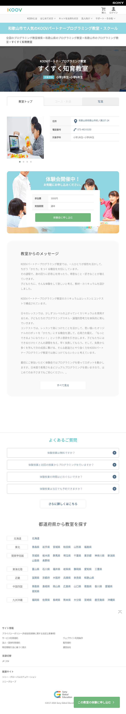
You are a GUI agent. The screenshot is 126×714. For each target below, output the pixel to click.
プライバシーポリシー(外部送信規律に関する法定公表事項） (29, 633)
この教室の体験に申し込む (94, 702)
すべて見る (63, 385)
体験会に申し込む (63, 217)
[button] (20, 161)
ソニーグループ (9, 682)
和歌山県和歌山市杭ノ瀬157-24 (94, 120)
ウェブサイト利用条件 (73, 638)
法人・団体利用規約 (11, 643)
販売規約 (67, 643)
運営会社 (67, 647)
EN (7, 661)
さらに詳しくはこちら (63, 504)
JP (3, 661)
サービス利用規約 (10, 638)
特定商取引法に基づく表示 (14, 647)
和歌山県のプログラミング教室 (63, 38)
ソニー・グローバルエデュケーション (19, 677)
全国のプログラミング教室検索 (24, 38)
